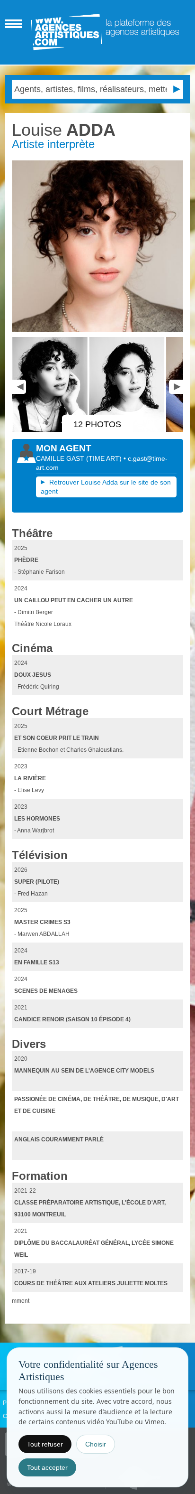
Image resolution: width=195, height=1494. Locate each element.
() (105, 458)
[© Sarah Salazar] (97, 246)
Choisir (95, 1444)
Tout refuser (45, 1444)
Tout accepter (47, 1467)
